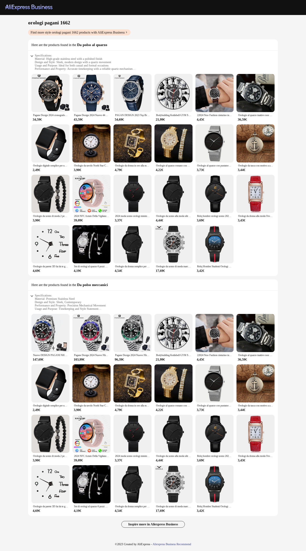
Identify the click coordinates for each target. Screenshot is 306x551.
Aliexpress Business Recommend (172, 544)
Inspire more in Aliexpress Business (153, 524)
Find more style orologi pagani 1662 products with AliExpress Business (78, 32)
